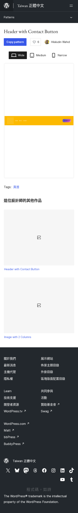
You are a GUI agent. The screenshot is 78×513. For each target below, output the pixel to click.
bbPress (11, 437)
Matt (9, 430)
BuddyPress (14, 444)
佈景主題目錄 (50, 365)
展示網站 (47, 358)
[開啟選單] (72, 5)
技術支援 (10, 398)
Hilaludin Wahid (60, 42)
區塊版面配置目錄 (53, 379)
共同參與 (47, 391)
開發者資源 (11, 404)
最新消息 (10, 365)
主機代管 (10, 372)
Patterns (9, 17)
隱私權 (8, 379)
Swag (46, 411)
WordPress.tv (15, 411)
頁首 (16, 187)
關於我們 (10, 358)
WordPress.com (17, 424)
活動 (44, 398)
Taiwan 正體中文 (24, 461)
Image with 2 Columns (17, 337)
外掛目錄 (47, 372)
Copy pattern (15, 42)
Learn (8, 391)
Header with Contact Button (21, 269)
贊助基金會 (50, 404)
